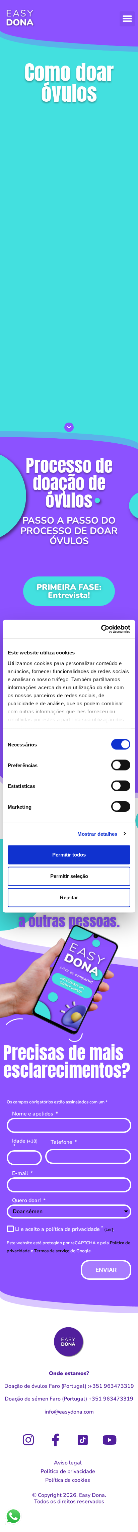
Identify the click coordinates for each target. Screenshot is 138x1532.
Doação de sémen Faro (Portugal (45, 1399)
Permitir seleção (69, 876)
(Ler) (108, 1230)
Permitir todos (69, 855)
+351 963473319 (111, 1386)
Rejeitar (69, 897)
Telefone (62, 1143)
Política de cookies (67, 1480)
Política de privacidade (68, 1471)
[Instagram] (28, 1440)
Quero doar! (27, 1201)
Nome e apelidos (33, 1114)
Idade (25, 1141)
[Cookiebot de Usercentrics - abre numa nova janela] (101, 629)
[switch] (120, 765)
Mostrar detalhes (97, 833)
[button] (127, 18)
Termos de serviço (51, 1251)
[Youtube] (110, 1440)
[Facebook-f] (55, 1440)
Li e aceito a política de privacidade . (65, 1229)
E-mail (20, 1174)
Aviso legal (68, 1462)
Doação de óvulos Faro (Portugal (44, 1386)
